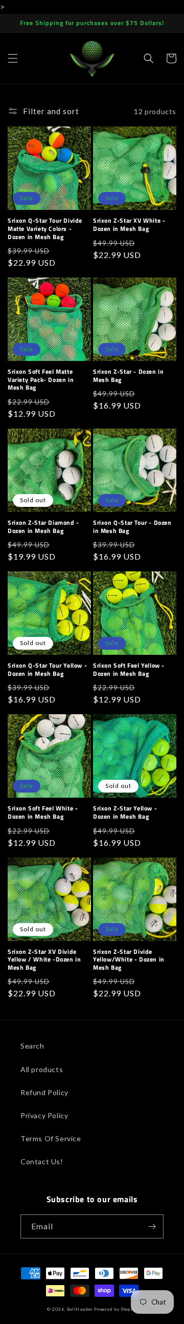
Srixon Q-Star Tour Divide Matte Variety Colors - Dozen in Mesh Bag (45, 229)
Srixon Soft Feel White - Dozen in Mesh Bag (43, 812)
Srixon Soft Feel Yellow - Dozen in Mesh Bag (129, 669)
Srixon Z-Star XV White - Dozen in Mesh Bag (129, 224)
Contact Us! (41, 1161)
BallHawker (80, 1309)
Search (32, 1045)
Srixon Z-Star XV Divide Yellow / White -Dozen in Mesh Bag (44, 960)
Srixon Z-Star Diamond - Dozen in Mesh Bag (43, 527)
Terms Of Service (50, 1138)
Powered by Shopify (115, 1309)
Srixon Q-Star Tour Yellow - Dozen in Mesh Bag (47, 669)
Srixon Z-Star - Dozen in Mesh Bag (128, 375)
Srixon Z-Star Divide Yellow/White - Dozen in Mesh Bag (129, 960)
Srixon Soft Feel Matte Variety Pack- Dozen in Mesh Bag (41, 380)
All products (41, 1069)
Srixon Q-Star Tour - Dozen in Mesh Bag (132, 527)
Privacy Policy (44, 1115)
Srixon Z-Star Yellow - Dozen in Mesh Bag (125, 812)
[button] (13, 58)
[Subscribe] (152, 1226)
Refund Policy (44, 1092)
